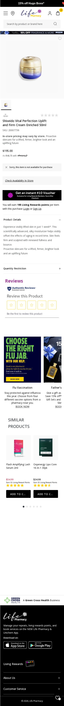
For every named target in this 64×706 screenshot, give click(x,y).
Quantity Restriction (14, 268)
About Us (9, 678)
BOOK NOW (22, 406)
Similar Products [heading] (19, 423)
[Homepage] (31, 13)
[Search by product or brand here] (55, 24)
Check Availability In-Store (19, 180)
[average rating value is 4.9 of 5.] (15, 485)
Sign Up (37, 208)
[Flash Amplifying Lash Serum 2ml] (18, 447)
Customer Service (14, 689)
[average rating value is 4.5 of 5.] (42, 485)
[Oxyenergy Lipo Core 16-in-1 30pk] (45, 447)
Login (26, 208)
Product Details (12, 219)
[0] (58, 13)
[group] (18, 466)
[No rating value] (49, 115)
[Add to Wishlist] (59, 38)
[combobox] (32, 24)
